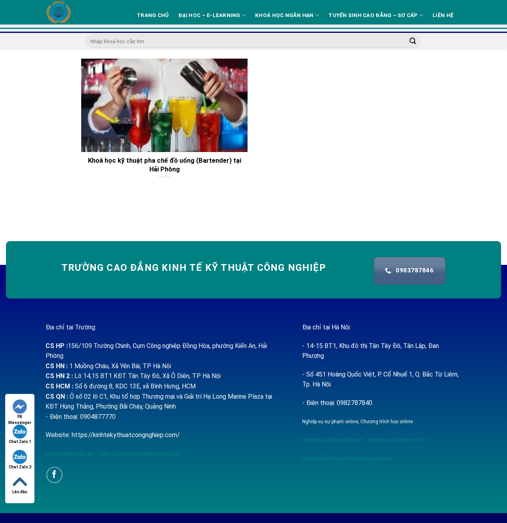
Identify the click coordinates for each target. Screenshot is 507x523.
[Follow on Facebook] (54, 475)
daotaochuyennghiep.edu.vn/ (140, 453)
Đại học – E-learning (209, 15)
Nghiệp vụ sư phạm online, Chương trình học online (357, 421)
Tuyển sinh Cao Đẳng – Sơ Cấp (372, 15)
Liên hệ (443, 15)
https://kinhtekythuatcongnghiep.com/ (126, 435)
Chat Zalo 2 (20, 467)
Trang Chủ (153, 15)
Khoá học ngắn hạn (284, 15)
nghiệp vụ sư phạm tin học (396, 440)
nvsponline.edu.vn (70, 453)
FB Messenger (19, 417)
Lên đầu (19, 492)
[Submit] (412, 41)
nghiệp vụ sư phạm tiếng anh (333, 440)
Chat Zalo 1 (20, 441)
